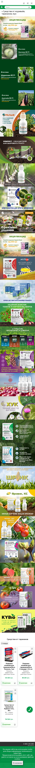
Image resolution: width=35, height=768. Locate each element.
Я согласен (17, 763)
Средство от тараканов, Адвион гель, (9, 707)
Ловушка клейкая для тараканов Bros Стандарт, (25, 666)
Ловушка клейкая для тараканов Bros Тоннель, (9, 666)
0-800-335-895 (28, 744)
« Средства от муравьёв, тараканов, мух (13, 12)
